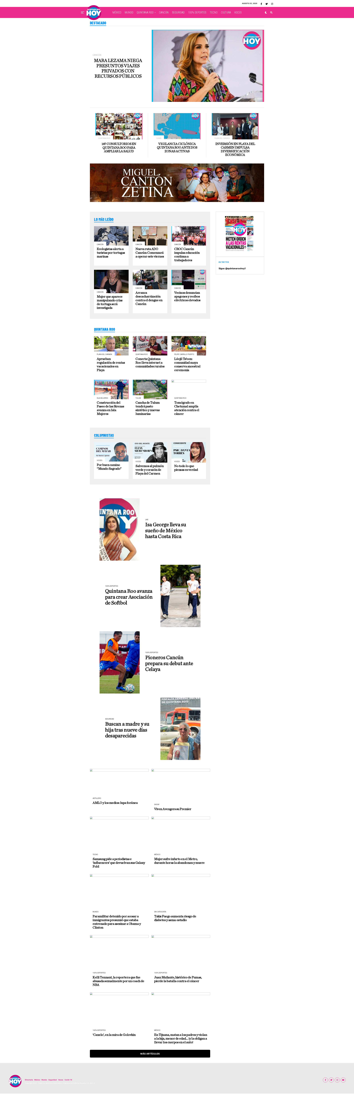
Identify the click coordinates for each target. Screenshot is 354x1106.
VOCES (238, 12)
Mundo (44, 1080)
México (37, 1080)
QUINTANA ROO (145, 12)
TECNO (214, 12)
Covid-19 (68, 1080)
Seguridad (52, 1080)
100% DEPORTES (197, 12)
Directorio (29, 1080)
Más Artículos (150, 1053)
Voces (60, 1080)
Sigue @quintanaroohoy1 (232, 268)
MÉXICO (116, 12)
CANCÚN (164, 12)
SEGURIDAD (178, 12)
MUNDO (129, 12)
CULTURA (226, 12)
